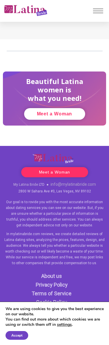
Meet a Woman (54, 113)
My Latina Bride (25, 185)
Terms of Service (52, 293)
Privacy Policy (52, 285)
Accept (16, 335)
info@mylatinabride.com (73, 184)
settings (64, 324)
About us (51, 276)
